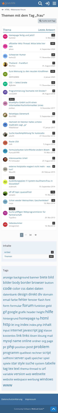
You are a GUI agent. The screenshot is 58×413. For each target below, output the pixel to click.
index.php (35, 325)
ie (12, 324)
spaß (27, 358)
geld (49, 306)
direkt (32, 294)
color (16, 288)
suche (29, 363)
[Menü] (54, 3)
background (21, 277)
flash (41, 300)
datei (30, 288)
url (44, 368)
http (7, 324)
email (6, 300)
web (28, 374)
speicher (37, 358)
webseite (38, 374)
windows (46, 379)
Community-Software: (29, 409)
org (44, 341)
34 (30, 235)
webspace (20, 379)
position (20, 347)
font (47, 300)
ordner (36, 341)
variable (8, 374)
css (23, 288)
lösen (33, 336)
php (10, 346)
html (44, 318)
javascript (30, 330)
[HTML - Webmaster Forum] (8, 3)
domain (48, 294)
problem (41, 346)
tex (10, 368)
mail (50, 336)
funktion (39, 306)
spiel (46, 358)
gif (5, 312)
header (31, 312)
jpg (40, 330)
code (7, 288)
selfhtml (8, 358)
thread (33, 369)
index (24, 324)
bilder (7, 282)
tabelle (50, 363)
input (6, 330)
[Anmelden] (47, 3)
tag (5, 368)
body (16, 282)
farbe (14, 300)
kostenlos (9, 336)
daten (38, 288)
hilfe (49, 311)
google (12, 312)
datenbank (10, 294)
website (8, 379)
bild (51, 277)
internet (16, 330)
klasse (48, 330)
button (49, 283)
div (40, 294)
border (26, 282)
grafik (22, 312)
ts (40, 369)
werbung (33, 379)
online (26, 341)
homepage (27, 318)
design (23, 294)
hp (37, 318)
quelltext (25, 353)
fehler (22, 299)
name (17, 341)
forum (28, 305)
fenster (32, 300)
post (29, 347)
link (19, 335)
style (21, 363)
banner (34, 277)
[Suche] (40, 3)
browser (38, 282)
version (19, 374)
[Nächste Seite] (35, 235)
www (7, 385)
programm (11, 352)
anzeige (8, 277)
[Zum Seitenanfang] (53, 409)
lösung (42, 336)
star (14, 363)
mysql (7, 341)
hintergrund (10, 318)
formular (16, 306)
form (6, 306)
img (17, 325)
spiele (7, 363)
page (50, 341)
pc (4, 347)
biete (43, 277)
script (47, 352)
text (17, 368)
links (25, 335)
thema (24, 369)
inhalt (47, 324)
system (39, 363)
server (19, 358)
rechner (37, 353)
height (40, 312)
